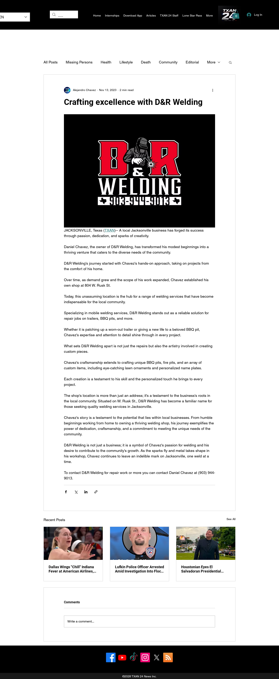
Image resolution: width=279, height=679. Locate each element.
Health (106, 62)
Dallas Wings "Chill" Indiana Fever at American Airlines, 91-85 (71, 569)
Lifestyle (126, 62)
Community (168, 62)
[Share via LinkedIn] (86, 492)
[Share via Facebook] (66, 492)
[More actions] (212, 90)
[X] (156, 657)
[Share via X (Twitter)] (76, 492)
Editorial (192, 62)
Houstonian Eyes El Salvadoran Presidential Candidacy (201, 569)
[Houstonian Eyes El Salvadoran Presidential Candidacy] (205, 543)
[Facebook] (111, 657)
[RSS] (168, 657)
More (211, 62)
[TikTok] (133, 657)
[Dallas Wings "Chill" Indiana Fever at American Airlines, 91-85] (73, 543)
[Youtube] (122, 657)
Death (146, 62)
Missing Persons (79, 62)
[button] (236, 14)
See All (231, 519)
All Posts (51, 62)
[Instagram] (145, 657)
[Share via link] (96, 492)
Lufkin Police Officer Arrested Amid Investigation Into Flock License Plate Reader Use (139, 569)
